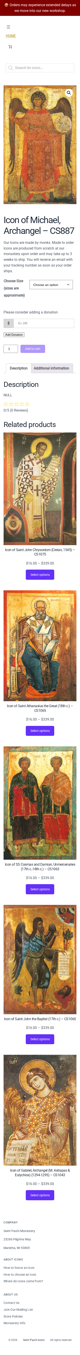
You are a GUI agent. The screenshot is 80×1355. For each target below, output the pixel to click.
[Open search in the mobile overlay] (40, 67)
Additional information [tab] (51, 368)
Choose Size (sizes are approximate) (14, 288)
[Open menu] (8, 27)
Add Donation (14, 334)
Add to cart (32, 348)
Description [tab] (19, 368)
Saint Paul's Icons (33, 1340)
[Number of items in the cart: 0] (10, 46)
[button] (69, 93)
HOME (11, 36)
